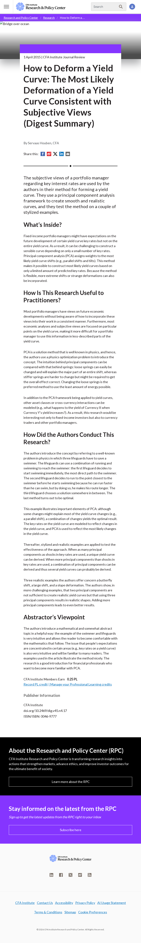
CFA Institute (25, 903)
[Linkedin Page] (51, 875)
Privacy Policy (85, 903)
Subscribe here (70, 830)
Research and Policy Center (21, 17)
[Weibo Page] (80, 875)
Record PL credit (36, 684)
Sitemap (70, 912)
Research (49, 17)
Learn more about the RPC (71, 782)
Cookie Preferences (92, 912)
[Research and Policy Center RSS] (89, 875)
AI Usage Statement (111, 903)
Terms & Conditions (48, 912)
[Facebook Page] (61, 875)
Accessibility (64, 903)
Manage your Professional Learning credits (81, 684)
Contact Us (45, 903)
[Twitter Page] (70, 875)
